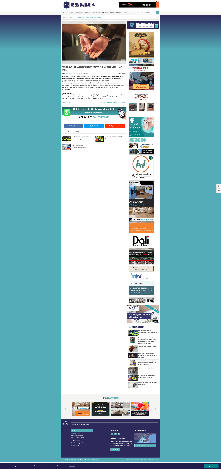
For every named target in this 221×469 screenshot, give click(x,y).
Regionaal (94, 12)
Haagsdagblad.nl (83, 4)
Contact (125, 12)
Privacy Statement (152, 276)
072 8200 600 (77, 257)
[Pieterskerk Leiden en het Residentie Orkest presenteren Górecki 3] (133, 173)
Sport (106, 12)
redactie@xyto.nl (78, 260)
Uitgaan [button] (112, 12)
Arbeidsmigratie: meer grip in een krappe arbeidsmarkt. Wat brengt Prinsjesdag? (147, 179)
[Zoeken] (157, 12)
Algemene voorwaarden (133, 276)
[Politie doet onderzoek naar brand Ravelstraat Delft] (133, 194)
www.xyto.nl (76, 262)
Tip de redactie (116, 126)
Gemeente (87, 12)
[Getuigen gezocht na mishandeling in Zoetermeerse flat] (133, 150)
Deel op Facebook (75, 126)
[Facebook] (112, 251)
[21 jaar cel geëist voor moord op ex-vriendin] (133, 202)
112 (66, 12)
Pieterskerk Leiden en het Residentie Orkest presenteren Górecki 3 (147, 172)
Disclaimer (143, 276)
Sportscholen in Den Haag (146, 185)
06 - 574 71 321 (101, 117)
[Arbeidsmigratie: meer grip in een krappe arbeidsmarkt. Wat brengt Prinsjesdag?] (133, 180)
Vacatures (118, 12)
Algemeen (71, 12)
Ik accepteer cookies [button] (211, 466)
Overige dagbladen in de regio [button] (144, 262)
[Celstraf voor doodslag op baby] (133, 165)
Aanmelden (115, 266)
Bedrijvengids (79, 12)
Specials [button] (100, 12)
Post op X (95, 126)
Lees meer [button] (72, 466)
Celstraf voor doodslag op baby (147, 163)
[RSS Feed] (119, 251)
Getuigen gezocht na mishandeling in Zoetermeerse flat (147, 149)
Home (65, 17)
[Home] (63, 12)
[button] (63, 226)
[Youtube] (115, 251)
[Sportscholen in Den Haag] (133, 187)
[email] (219, 190)
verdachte (67, 102)
